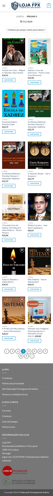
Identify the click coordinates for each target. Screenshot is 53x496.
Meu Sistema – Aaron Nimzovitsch (37, 280)
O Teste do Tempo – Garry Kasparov (39, 175)
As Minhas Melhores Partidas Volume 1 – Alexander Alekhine (11, 176)
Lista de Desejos (10, 421)
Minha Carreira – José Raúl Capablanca (37, 226)
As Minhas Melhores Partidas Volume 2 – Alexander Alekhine (37, 124)
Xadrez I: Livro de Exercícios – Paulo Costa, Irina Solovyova (39, 72)
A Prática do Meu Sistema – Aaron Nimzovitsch (13, 330)
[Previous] (6, 351)
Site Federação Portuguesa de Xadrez (20, 388)
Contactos (7, 378)
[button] (4, 5)
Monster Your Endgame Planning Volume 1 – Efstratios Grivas (38, 331)
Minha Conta (8, 427)
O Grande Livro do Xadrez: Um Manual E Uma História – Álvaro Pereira (12, 229)
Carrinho (6, 410)
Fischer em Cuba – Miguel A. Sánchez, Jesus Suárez (13, 71)
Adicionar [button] (8, 80)
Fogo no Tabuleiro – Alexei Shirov (10, 280)
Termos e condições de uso (15, 394)
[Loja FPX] (26, 6)
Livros (20, 16)
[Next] (32, 356)
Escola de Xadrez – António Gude (10, 123)
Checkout (7, 416)
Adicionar (8, 240)
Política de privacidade (13, 383)
